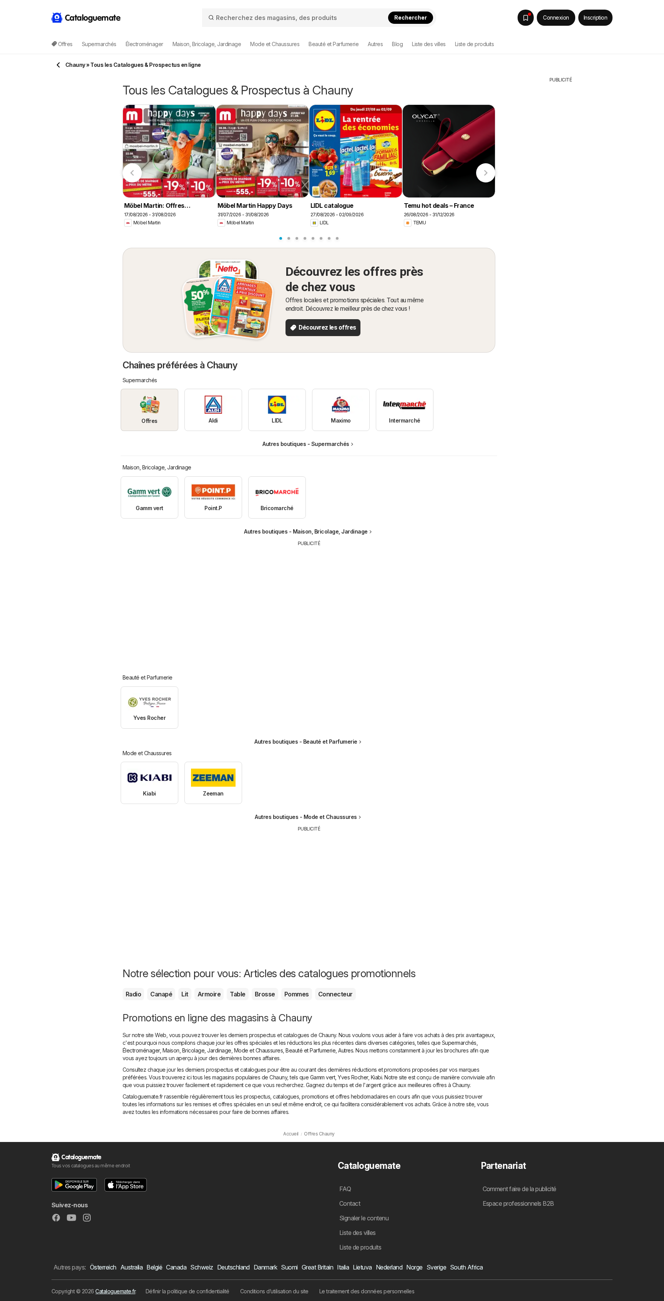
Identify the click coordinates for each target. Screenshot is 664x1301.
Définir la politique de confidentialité (187, 1291)
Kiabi (376, 1077)
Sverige (436, 1267)
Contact (349, 1203)
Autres (345, 1050)
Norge (414, 1267)
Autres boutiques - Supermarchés (305, 444)
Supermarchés (459, 1042)
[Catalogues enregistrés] (526, 18)
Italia (343, 1267)
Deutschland (233, 1267)
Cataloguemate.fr (115, 1291)
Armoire (209, 994)
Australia (131, 1267)
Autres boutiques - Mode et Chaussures (306, 817)
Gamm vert (322, 1077)
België (154, 1267)
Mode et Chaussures (258, 1050)
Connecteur (335, 994)
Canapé (161, 994)
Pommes (296, 994)
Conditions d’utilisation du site (274, 1291)
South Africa (466, 1267)
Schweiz (201, 1267)
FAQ (345, 1189)
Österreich (103, 1267)
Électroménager (141, 1050)
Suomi (289, 1267)
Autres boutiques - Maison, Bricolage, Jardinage (305, 531)
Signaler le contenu (363, 1218)
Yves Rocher (353, 1077)
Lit (184, 994)
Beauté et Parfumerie (310, 1050)
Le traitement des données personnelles (367, 1291)
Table (237, 994)
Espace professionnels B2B (518, 1203)
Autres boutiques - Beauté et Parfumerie (305, 741)
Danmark (265, 1267)
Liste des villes (429, 44)
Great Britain (317, 1267)
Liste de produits (474, 44)
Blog (397, 44)
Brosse (265, 994)
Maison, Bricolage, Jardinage (197, 1050)
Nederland (389, 1267)
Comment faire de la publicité (519, 1189)
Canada (176, 1267)
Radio (133, 994)
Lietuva (362, 1267)
